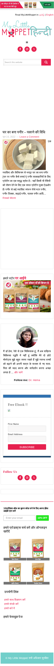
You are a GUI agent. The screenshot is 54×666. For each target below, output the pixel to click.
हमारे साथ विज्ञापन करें (14, 599)
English (49, 14)
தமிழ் (41, 14)
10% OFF (42, 518)
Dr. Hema (34, 380)
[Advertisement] (27, 99)
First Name (13, 423)
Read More (9, 197)
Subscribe (27, 447)
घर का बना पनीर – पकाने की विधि (24, 132)
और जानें (18, 372)
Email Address (15, 434)
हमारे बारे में (9, 608)
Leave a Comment (29, 137)
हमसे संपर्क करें (11, 604)
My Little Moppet (27, 29)
